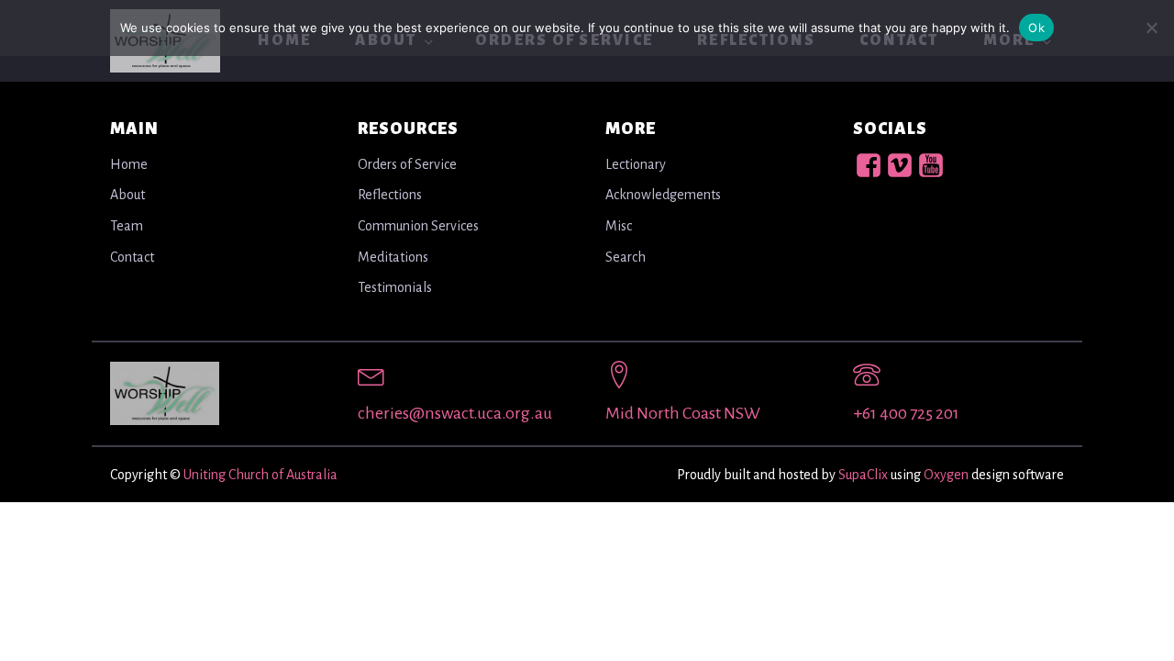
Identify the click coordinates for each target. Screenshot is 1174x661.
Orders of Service (407, 164)
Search (625, 257)
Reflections (390, 194)
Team (126, 225)
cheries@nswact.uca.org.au (455, 413)
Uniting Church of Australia (260, 474)
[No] (1151, 27)
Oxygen (946, 474)
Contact (132, 257)
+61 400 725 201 (906, 413)
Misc (618, 225)
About (127, 194)
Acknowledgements (663, 194)
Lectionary (635, 164)
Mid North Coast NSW (682, 413)
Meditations (393, 257)
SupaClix (863, 474)
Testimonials (395, 287)
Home (129, 164)
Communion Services (418, 225)
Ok (1036, 27)
